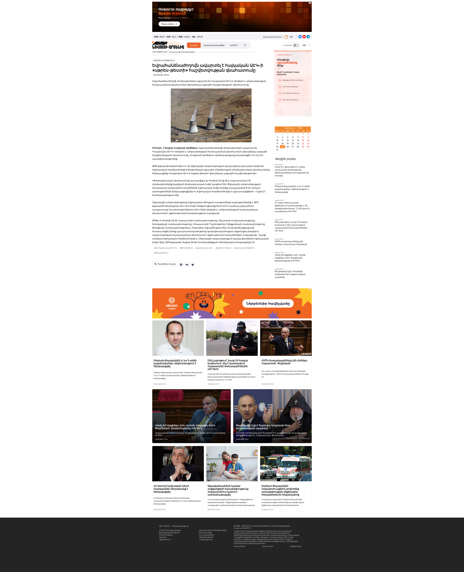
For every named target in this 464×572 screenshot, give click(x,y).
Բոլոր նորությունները (170, 530)
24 (277, 146)
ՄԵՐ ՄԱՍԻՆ (164, 526)
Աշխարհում (165, 539)
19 (288, 143)
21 (298, 143)
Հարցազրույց (206, 539)
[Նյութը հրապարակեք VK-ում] (186, 264)
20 (293, 143)
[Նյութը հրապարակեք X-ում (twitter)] (192, 264)
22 (303, 143)
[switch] (296, 45)
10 (277, 140)
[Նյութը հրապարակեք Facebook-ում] (181, 264)
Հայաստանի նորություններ (163, 60)
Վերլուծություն (206, 537)
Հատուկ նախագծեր (214, 45)
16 (308, 140)
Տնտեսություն (166, 535)
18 (282, 143)
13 (293, 140)
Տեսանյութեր (205, 532)
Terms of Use (267, 546)
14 (298, 140)
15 (303, 140)
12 (288, 140)
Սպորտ (163, 537)
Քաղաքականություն (169, 532)
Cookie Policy (295, 546)
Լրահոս (194, 45)
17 (277, 143)
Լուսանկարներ (206, 535)
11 (282, 140)
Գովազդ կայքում (180, 526)
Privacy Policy (239, 546)
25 (282, 146)
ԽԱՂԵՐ (234, 45)
